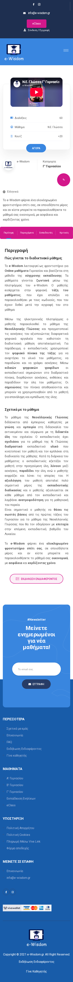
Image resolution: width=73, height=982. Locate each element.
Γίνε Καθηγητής (36, 971)
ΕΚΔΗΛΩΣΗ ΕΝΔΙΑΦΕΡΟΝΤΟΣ (38, 578)
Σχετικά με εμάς (17, 728)
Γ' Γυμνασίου (15, 792)
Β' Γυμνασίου (15, 785)
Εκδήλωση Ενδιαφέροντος (24, 749)
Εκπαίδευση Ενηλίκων (21, 798)
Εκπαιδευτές (46, 232)
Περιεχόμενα (27, 232)
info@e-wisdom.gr (18, 878)
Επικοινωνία (15, 735)
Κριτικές (64, 232)
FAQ (9, 742)
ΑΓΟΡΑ (36, 148)
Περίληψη (9, 232)
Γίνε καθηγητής (17, 755)
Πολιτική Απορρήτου (20, 828)
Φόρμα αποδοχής (18, 848)
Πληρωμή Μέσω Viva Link (23, 841)
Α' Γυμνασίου (15, 778)
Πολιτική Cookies (18, 835)
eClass (36, 23)
